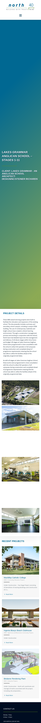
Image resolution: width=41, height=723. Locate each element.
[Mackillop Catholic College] (20, 560)
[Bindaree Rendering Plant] (20, 661)
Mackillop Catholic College (15, 578)
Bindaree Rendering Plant (14, 679)
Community (11, 580)
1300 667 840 (15, 721)
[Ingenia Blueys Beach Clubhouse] (20, 613)
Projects (22, 580)
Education (17, 580)
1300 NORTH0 (7, 721)
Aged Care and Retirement (15, 633)
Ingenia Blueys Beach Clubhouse (18, 630)
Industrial (10, 681)
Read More (9, 594)
